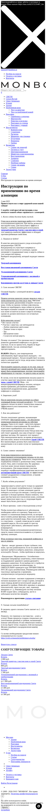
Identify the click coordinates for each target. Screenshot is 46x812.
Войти (4, 783)
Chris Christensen (13, 766)
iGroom (9, 768)
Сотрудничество (18, 759)
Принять (5, 807)
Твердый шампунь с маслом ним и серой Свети (21, 661)
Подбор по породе (13, 74)
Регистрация (12, 783)
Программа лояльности (20, 762)
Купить (4, 657)
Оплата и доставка (13, 76)
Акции (14, 739)
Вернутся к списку (9, 644)
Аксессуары (16, 751)
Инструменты (16, 746)
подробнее (5, 810)
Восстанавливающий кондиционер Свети (18, 683)
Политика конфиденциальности (24, 794)
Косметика (15, 748)
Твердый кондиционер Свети (13, 668)
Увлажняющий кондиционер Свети (16, 690)
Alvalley (9, 770)
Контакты (10, 78)
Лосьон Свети (7, 655)
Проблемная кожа (18, 742)
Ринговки (15, 744)
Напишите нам (12, 779)
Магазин (9, 737)
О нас (8, 753)
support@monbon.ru (9, 70)
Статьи (14, 757)
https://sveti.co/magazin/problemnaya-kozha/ (18, 638)
